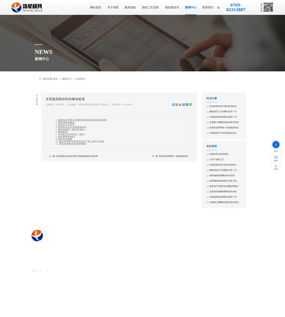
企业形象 (127, 252)
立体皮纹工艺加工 (166, 262)
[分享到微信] (190, 104)
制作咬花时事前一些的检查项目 (173, 156)
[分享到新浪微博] (180, 104)
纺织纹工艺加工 (165, 247)
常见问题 (234, 252)
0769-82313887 (235, 7)
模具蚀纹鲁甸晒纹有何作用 (222, 175)
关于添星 (113, 7)
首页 (55, 79)
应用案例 (127, 247)
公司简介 (127, 242)
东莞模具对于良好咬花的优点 (223, 133)
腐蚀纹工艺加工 (165, 277)
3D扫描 (199, 242)
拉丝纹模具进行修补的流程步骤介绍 (224, 106)
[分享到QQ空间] (177, 104)
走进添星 (128, 231)
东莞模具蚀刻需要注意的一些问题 (224, 117)
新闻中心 (190, 7)
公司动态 (234, 242)
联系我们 (208, 7)
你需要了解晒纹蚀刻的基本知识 (224, 122)
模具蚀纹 (130, 7)
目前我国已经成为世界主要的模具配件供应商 (77, 156)
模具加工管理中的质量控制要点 (224, 186)
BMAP (232, 307)
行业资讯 (80, 79)
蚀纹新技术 (172, 7)
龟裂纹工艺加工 (165, 287)
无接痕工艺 (201, 247)
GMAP (239, 307)
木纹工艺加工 (164, 267)
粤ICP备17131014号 (96, 307)
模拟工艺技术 (202, 252)
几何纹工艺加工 (165, 252)
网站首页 (95, 7)
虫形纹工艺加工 (165, 242)
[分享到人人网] (187, 104)
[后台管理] (248, 307)
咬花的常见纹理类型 (219, 154)
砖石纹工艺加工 (165, 282)
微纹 (198, 257)
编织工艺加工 (164, 272)
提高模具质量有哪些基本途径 (223, 191)
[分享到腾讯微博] (183, 104)
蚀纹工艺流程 (150, 7)
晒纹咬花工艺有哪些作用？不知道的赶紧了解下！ (224, 111)
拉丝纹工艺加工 (165, 257)
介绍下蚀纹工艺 (217, 159)
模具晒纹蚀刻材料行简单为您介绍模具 (224, 181)
